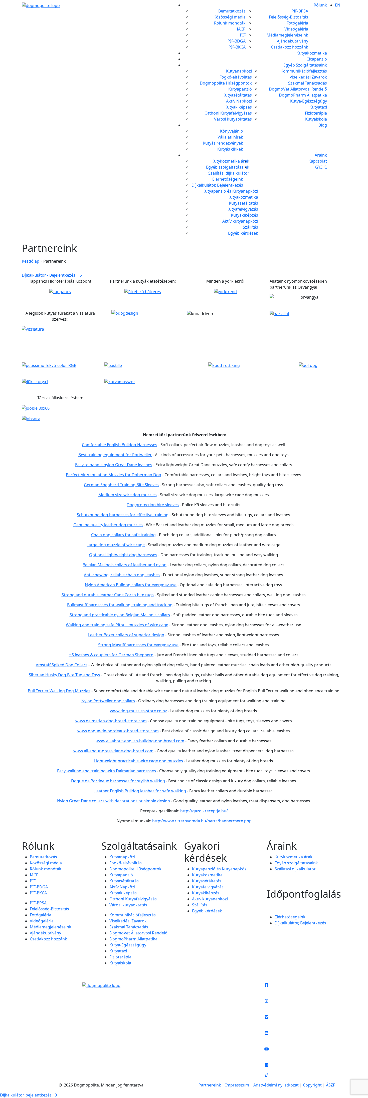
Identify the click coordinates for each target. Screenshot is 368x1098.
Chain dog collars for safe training (123, 534)
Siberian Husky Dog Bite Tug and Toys (64, 675)
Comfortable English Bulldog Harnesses (119, 444)
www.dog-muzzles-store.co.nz (138, 711)
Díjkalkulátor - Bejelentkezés (50, 275)
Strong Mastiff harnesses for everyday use (138, 645)
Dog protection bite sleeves (153, 504)
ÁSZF (330, 1085)
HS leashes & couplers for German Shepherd (111, 655)
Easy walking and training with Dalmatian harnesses (106, 771)
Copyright (312, 1085)
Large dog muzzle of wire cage (116, 544)
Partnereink (210, 1085)
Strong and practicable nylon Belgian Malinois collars (120, 615)
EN (337, 5)
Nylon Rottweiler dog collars (108, 701)
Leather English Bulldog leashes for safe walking (140, 791)
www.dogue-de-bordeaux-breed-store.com (118, 731)
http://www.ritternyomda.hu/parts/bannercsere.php (202, 821)
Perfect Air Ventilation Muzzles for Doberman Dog (113, 474)
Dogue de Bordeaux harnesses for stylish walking (118, 781)
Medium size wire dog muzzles (127, 494)
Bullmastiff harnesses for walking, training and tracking (119, 605)
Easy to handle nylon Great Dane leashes (113, 464)
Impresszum (237, 1085)
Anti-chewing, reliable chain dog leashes (122, 575)
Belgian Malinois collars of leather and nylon (124, 565)
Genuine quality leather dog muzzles (108, 524)
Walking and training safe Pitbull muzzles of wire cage (117, 625)
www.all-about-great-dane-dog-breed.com (113, 751)
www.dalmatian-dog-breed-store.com (111, 721)
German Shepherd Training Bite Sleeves (121, 484)
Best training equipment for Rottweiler (115, 454)
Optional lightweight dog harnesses (123, 555)
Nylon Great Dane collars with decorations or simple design (113, 801)
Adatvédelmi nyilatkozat (276, 1085)
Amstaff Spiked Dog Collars (61, 665)
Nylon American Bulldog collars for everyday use (130, 585)
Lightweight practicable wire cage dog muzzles (138, 761)
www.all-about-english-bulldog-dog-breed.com (140, 741)
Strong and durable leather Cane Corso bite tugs (108, 595)
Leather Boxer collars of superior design (126, 635)
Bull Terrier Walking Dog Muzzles (59, 691)
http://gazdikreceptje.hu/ (204, 811)
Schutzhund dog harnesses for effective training (122, 514)
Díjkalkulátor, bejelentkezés (27, 1095)
